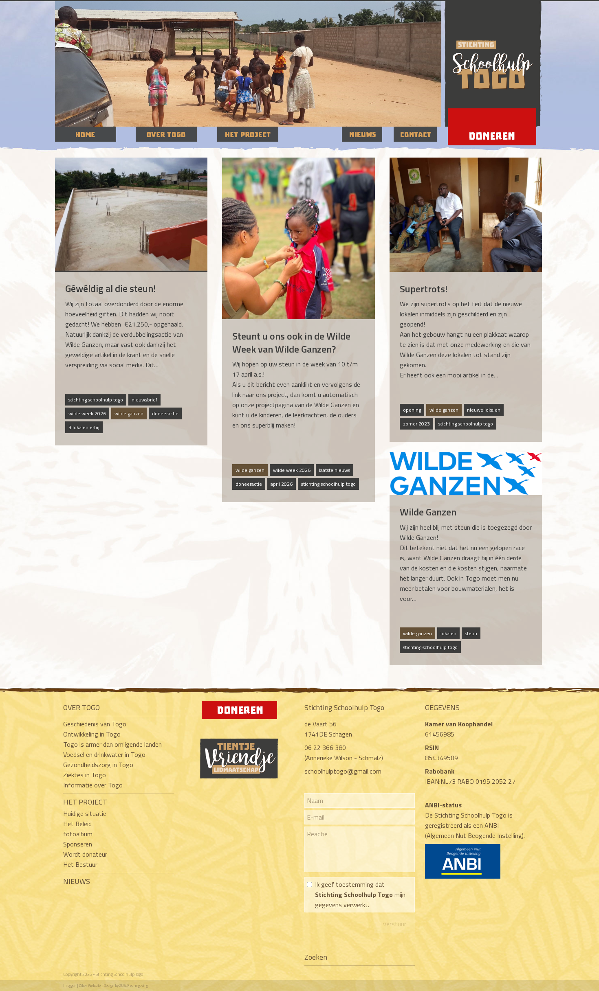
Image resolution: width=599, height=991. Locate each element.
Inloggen (69, 985)
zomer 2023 (416, 424)
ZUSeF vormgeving (133, 985)
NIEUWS (76, 881)
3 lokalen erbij (83, 427)
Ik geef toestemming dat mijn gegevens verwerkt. (360, 894)
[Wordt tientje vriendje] (239, 776)
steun (471, 633)
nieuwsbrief (144, 399)
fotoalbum (77, 834)
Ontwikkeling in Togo (92, 734)
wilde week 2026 (87, 413)
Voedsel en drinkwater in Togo (104, 754)
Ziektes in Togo (84, 775)
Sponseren (77, 844)
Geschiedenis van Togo (94, 724)
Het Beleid (77, 824)
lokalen (448, 633)
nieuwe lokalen (483, 410)
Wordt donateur (85, 854)
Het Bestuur (80, 864)
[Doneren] (239, 716)
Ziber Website (90, 985)
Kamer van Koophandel (459, 724)
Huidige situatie (84, 813)
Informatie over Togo (93, 785)
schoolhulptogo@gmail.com (342, 771)
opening (412, 410)
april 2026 (282, 484)
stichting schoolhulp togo (95, 399)
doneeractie (165, 413)
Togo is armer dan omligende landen (112, 744)
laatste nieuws (334, 470)
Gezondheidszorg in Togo (98, 765)
